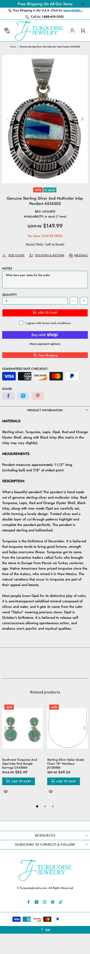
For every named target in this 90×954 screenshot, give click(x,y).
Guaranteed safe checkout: (25, 369)
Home (13, 46)
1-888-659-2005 (53, 17)
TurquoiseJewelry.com (39, 30)
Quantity (9, 295)
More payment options (45, 344)
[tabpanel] (22, 753)
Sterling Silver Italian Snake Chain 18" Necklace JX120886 (65, 763)
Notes (7, 268)
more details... (73, 10)
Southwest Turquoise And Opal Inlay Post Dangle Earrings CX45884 (19, 763)
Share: (7, 389)
